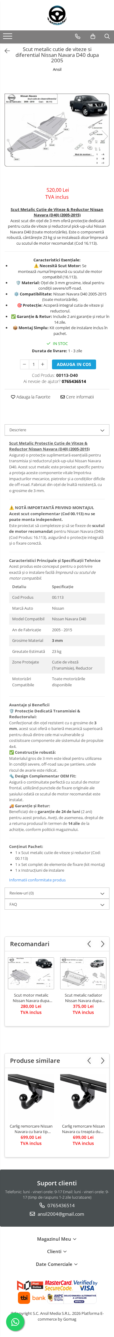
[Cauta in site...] (107, 36)
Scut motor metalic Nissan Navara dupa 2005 (31, 997)
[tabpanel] (57, 130)
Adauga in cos (74, 364)
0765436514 (60, 1205)
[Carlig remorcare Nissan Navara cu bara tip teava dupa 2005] (31, 1097)
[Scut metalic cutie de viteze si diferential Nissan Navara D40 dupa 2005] (57, 130)
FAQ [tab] (13, 904)
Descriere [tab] (17, 429)
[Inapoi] (4, 51)
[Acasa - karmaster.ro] (57, 15)
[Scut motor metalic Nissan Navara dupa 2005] (31, 973)
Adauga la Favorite (32, 397)
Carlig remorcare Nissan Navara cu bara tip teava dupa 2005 (31, 1128)
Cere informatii (79, 397)
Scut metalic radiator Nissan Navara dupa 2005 (83, 997)
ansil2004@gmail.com (60, 1214)
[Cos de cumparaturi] (92, 36)
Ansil (57, 69)
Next (104, 136)
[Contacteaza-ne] (78, 36)
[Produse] (8, 38)
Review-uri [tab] (21, 893)
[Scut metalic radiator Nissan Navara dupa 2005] (83, 973)
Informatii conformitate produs (37, 880)
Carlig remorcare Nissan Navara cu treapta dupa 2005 (83, 1128)
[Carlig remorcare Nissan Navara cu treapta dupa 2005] (83, 1097)
